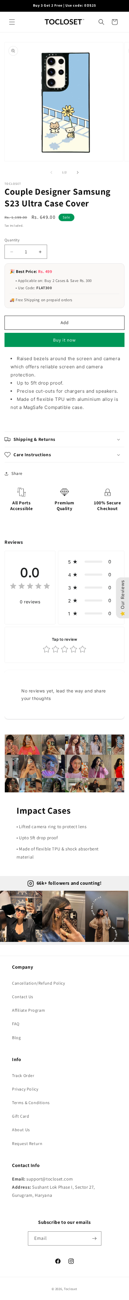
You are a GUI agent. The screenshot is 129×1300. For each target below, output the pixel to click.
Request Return (27, 1143)
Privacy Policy (25, 1089)
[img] (30, 587)
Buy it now (64, 340)
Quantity (12, 240)
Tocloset (70, 1289)
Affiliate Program (28, 1010)
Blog (16, 1037)
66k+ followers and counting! (69, 883)
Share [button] (16, 473)
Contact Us (22, 996)
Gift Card (20, 1116)
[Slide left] (51, 172)
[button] (12, 22)
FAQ (16, 1023)
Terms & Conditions (31, 1102)
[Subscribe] (94, 1238)
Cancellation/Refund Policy (38, 983)
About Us (21, 1129)
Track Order (23, 1075)
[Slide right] (77, 172)
